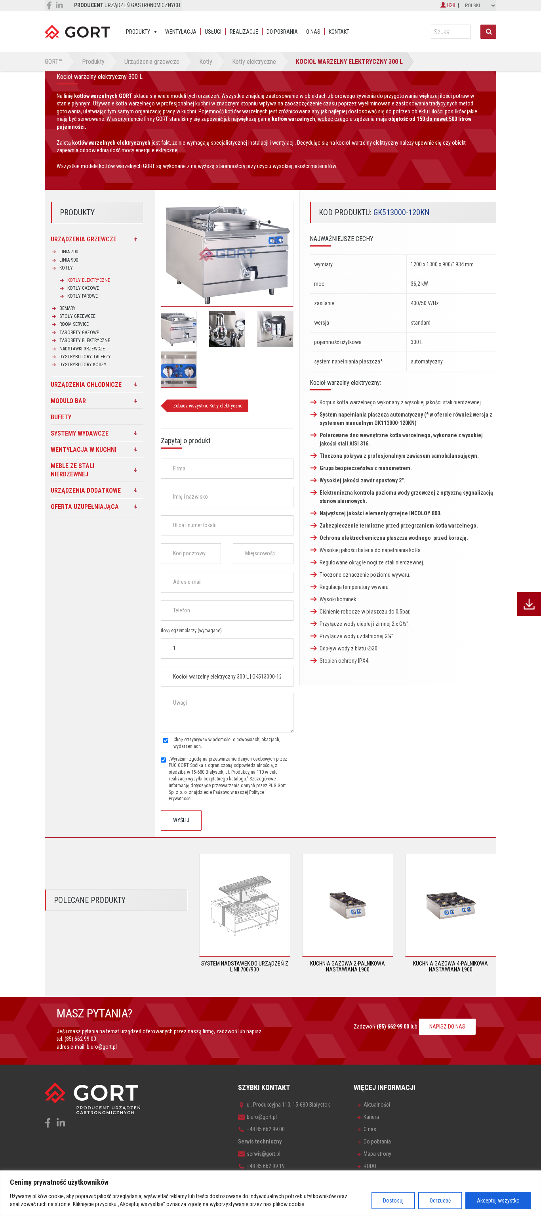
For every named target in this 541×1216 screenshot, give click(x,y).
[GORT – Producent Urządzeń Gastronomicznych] (77, 32)
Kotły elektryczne (88, 280)
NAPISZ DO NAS (447, 1026)
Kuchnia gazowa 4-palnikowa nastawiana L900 (450, 966)
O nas (313, 32)
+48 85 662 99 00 (266, 1129)
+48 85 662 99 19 (266, 1166)
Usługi (213, 32)
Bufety (61, 417)
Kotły (66, 268)
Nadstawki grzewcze (82, 349)
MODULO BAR (68, 401)
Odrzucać (440, 1200)
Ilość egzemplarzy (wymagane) (191, 630)
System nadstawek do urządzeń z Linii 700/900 (244, 966)
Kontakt (339, 32)
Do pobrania (282, 32)
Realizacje (244, 32)
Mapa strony (377, 1154)
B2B (450, 5)
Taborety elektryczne (84, 340)
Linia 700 (68, 251)
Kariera (371, 1117)
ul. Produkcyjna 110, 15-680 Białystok (288, 1104)
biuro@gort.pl (102, 1047)
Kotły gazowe (83, 288)
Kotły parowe (82, 296)
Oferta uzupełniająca (85, 506)
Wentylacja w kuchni (83, 449)
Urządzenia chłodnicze (86, 384)
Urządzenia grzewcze (83, 239)
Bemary (67, 308)
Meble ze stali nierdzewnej (72, 470)
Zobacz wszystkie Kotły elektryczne (207, 406)
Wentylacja (180, 32)
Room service (74, 324)
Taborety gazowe (79, 332)
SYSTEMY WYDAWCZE (80, 433)
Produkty (138, 32)
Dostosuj (393, 1200)
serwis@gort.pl (263, 1154)
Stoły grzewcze (77, 316)
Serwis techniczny (260, 1141)
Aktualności (377, 1104)
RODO (370, 1166)
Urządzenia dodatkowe (86, 490)
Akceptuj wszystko (498, 1200)
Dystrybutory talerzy (85, 356)
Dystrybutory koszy (83, 364)
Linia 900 (68, 260)
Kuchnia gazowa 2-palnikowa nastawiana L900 (347, 966)
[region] (270, 1193)
